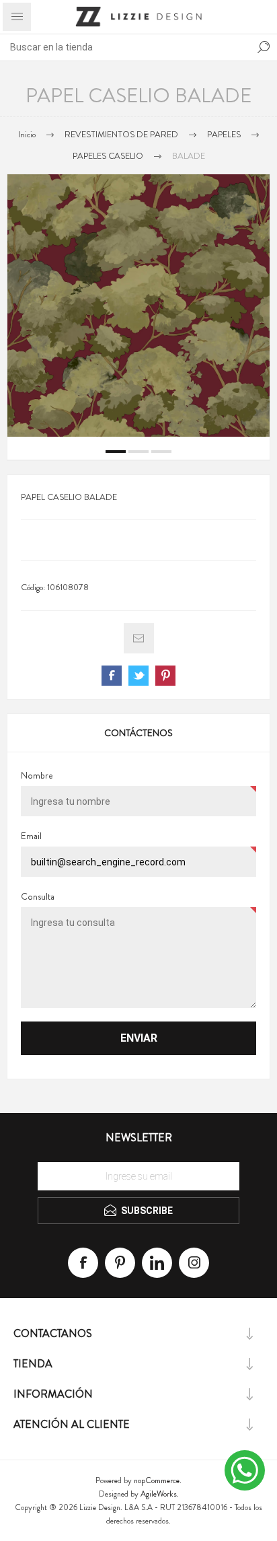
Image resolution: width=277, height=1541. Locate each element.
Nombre (37, 775)
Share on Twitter (138, 676)
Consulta (37, 896)
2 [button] (138, 451)
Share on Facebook (112, 676)
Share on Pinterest (165, 676)
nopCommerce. (158, 1480)
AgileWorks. (160, 1494)
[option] (138, 305)
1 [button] (116, 451)
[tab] (138, 732)
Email (31, 836)
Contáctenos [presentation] (138, 733)
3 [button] (161, 451)
